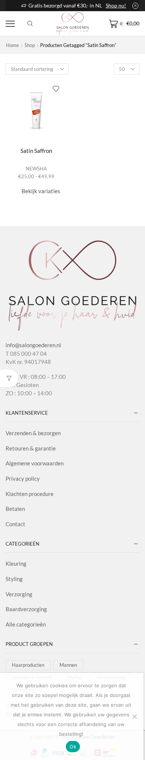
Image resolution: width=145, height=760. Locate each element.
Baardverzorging (26, 609)
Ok (73, 747)
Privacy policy (23, 478)
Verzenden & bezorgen (33, 433)
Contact (15, 524)
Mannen (68, 665)
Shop (30, 45)
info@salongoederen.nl (33, 345)
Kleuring (16, 563)
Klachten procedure (30, 493)
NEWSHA (36, 169)
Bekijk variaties (41, 191)
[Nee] (134, 716)
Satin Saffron (36, 150)
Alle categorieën (26, 624)
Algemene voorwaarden (35, 463)
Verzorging (19, 594)
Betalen (15, 508)
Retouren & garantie (31, 448)
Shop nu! (114, 5)
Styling (14, 578)
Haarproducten (28, 665)
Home (12, 45)
